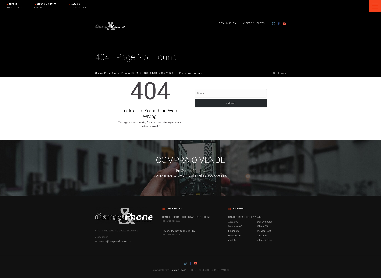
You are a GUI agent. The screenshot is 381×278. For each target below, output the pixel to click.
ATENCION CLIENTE (46, 4)
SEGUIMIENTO (227, 23)
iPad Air (232, 240)
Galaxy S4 (262, 235)
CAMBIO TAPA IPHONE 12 (242, 217)
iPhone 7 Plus (264, 240)
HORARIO (75, 4)
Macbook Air (234, 235)
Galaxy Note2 (235, 226)
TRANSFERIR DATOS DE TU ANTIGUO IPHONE (186, 217)
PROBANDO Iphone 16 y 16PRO (178, 230)
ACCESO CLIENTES (253, 23)
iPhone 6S (233, 231)
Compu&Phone (178, 270)
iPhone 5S (262, 226)
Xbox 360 (233, 221)
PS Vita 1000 (264, 231)
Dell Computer (264, 221)
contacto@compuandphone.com (114, 241)
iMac (259, 217)
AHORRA (13, 4)
